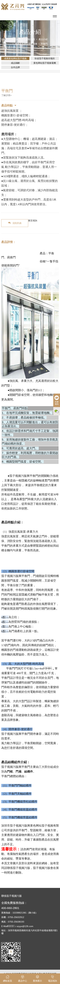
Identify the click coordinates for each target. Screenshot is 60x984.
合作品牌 (15, 67)
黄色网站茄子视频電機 (44, 63)
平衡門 (44, 43)
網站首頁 (30, 39)
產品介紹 (43, 39)
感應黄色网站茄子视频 (26, 43)
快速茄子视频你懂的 (45, 58)
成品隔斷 (15, 63)
